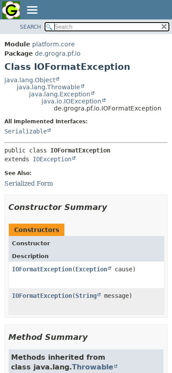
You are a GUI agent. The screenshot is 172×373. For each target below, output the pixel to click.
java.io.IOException (71, 101)
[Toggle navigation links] (31, 10)
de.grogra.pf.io (58, 53)
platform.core (53, 44)
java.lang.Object (29, 80)
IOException (52, 159)
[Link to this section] (113, 207)
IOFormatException (42, 269)
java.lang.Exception (59, 94)
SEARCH (30, 27)
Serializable (25, 131)
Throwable (92, 367)
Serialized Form (28, 183)
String (86, 295)
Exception (91, 269)
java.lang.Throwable (48, 87)
